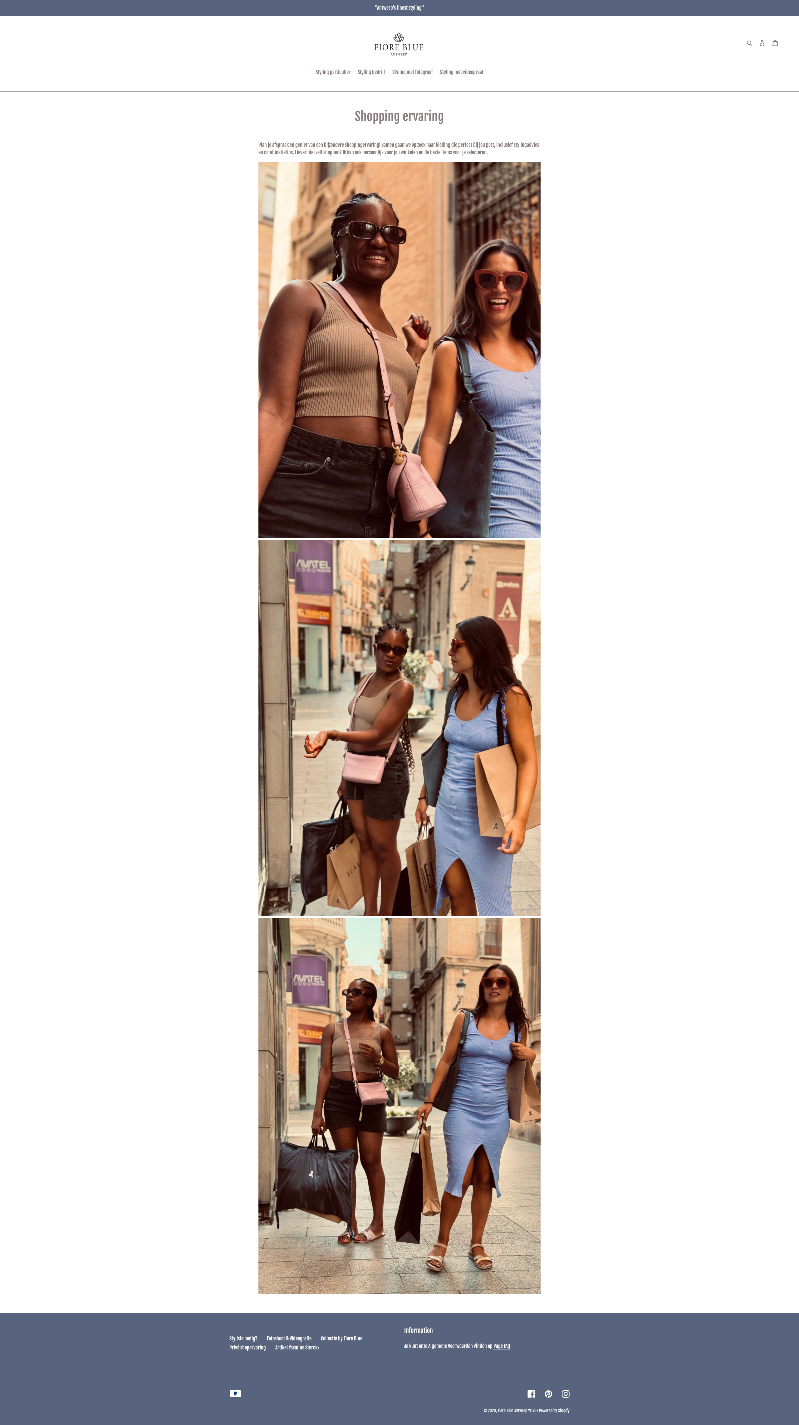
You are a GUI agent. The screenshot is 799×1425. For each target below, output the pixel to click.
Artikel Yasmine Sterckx (297, 1347)
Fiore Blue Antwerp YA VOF (518, 1410)
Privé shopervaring (247, 1347)
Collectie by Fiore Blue (341, 1338)
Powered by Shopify (554, 1410)
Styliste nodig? (243, 1338)
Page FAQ (501, 1346)
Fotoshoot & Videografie (289, 1338)
